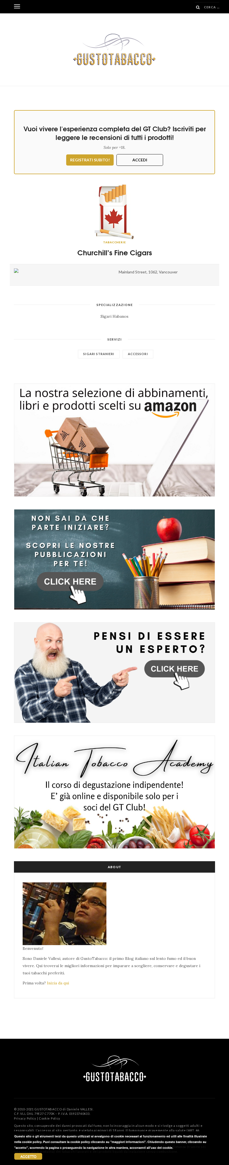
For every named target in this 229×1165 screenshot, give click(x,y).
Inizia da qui (58, 983)
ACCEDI (139, 159)
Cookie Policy (49, 1118)
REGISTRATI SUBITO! (90, 159)
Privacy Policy (25, 1118)
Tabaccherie (114, 242)
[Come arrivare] (62, 270)
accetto (28, 1156)
